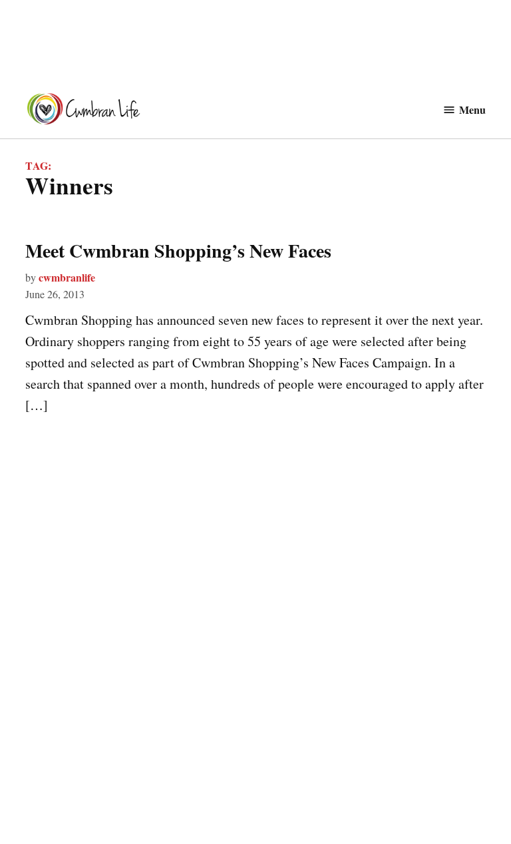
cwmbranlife (67, 277)
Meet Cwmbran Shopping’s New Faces (178, 250)
